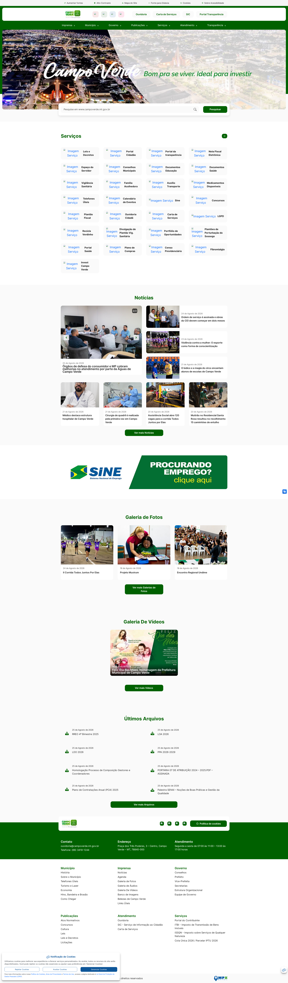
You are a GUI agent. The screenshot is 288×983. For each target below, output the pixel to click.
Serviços (71, 136)
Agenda (122, 877)
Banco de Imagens (128, 894)
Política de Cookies (38, 974)
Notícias (122, 872)
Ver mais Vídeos (144, 688)
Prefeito (179, 877)
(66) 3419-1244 (80, 850)
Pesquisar (215, 109)
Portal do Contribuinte (187, 920)
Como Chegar (68, 899)
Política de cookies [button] (210, 823)
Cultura (65, 929)
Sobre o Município (71, 877)
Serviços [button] (163, 25)
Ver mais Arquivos (144, 804)
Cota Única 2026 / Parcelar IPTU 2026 (196, 940)
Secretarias (181, 885)
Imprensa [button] (67, 25)
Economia (66, 890)
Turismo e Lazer (69, 885)
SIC (188, 14)
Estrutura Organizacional (188, 890)
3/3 (135, 310)
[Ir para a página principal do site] (73, 14)
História (65, 872)
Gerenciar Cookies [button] (99, 969)
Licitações (66, 942)
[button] (185, 3)
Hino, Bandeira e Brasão (74, 894)
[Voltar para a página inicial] (80, 823)
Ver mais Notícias (144, 432)
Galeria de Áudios (127, 885)
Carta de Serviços (166, 14)
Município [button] (91, 25)
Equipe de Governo (185, 894)
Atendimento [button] (187, 25)
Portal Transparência (211, 14)
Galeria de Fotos (127, 881)
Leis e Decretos (69, 937)
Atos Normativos (70, 920)
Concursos (67, 924)
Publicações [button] (138, 25)
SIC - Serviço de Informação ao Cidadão (140, 924)
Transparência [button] (215, 25)
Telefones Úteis (69, 881)
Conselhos (180, 872)
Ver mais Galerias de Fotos (144, 589)
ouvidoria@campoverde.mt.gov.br (80, 846)
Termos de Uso (68, 974)
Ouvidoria (141, 14)
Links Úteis (124, 903)
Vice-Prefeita (182, 881)
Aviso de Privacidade (53, 974)
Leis (63, 933)
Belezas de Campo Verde (132, 899)
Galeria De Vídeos (128, 890)
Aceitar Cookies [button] (60, 969)
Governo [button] (114, 25)
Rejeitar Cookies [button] (22, 969)
